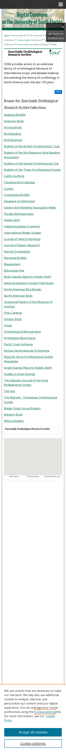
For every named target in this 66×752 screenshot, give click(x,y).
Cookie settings (45, 712)
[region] (33, 718)
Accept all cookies (33, 732)
